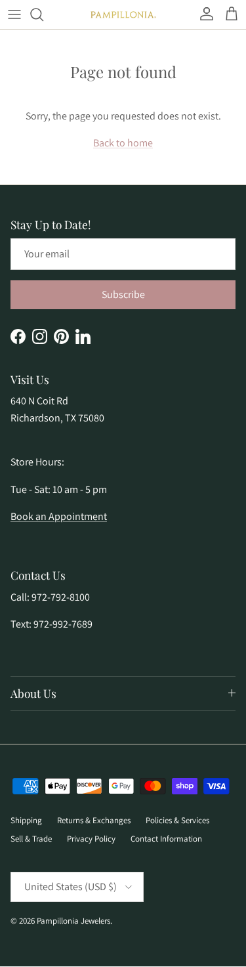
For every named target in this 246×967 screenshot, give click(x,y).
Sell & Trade (31, 838)
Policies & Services (177, 820)
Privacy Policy (91, 838)
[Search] (43, 14)
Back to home (123, 143)
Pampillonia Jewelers (73, 920)
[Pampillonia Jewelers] (123, 15)
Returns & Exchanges (94, 820)
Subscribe (123, 294)
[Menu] (14, 14)
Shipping (26, 820)
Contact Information (166, 838)
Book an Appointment (58, 516)
